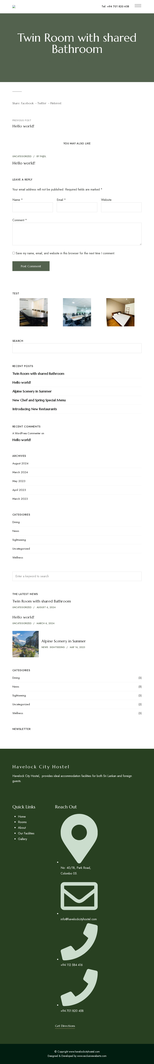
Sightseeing (19, 540)
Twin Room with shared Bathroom (38, 373)
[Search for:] (77, 576)
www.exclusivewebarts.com (91, 1056)
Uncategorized (57, 61)
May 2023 (18, 481)
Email (61, 200)
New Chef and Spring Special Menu (39, 400)
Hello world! (23, 163)
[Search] (136, 576)
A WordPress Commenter (26, 433)
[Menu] (138, 5)
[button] (65, 1026)
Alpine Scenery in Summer (32, 391)
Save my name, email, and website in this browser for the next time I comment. (65, 253)
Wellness (17, 557)
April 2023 (19, 490)
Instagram (13, 791)
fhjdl (79, 61)
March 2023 (20, 499)
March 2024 (20, 472)
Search (17, 341)
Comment (19, 220)
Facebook (21, 791)
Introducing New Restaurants (34, 409)
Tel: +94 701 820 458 (115, 6)
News (15, 531)
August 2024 (20, 463)
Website (106, 200)
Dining (16, 522)
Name (17, 200)
